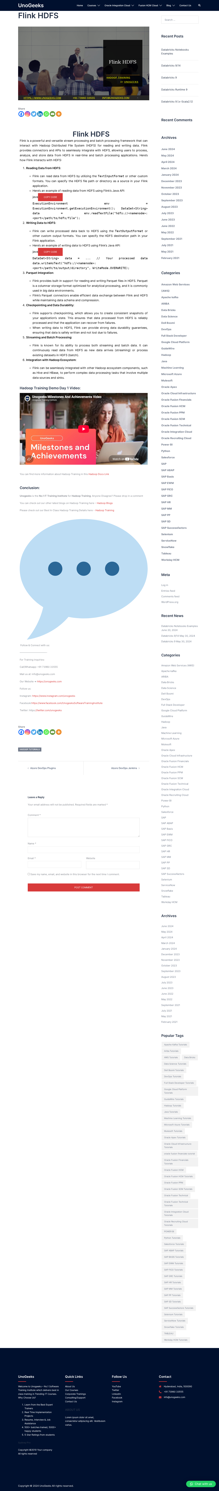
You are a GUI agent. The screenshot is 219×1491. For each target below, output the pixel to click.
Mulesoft (167, 380)
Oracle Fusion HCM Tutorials (178, 1176)
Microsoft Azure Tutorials (177, 1124)
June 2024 (168, 149)
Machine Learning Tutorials (177, 1118)
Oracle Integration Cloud (117, 5)
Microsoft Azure (171, 374)
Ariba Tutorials (171, 1051)
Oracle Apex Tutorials (174, 1137)
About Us (70, 1386)
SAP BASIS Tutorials (174, 1257)
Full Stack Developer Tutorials (179, 1083)
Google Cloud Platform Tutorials (175, 1091)
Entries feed (168, 590)
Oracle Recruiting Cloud (176, 438)
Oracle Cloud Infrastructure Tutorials (177, 1146)
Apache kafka (169, 297)
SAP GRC (167, 495)
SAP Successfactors (174, 527)
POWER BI (169, 1231)
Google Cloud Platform (175, 342)
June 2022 (168, 226)
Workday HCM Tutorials (175, 1340)
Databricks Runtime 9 (174, 89)
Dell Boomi (168, 322)
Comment (34, 815)
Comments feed (170, 596)
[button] (201, 1484)
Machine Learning (172, 367)
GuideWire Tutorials (174, 1099)
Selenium (167, 534)
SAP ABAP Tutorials (173, 1250)
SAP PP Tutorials (172, 1295)
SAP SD (166, 521)
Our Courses (71, 1390)
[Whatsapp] (46, 114)
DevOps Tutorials (172, 1076)
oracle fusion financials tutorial (179, 1153)
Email (32, 858)
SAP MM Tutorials (173, 1288)
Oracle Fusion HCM (173, 406)
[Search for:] (180, 20)
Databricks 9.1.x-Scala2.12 (177, 101)
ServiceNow (169, 540)
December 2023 (171, 181)
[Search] (199, 5)
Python (165, 451)
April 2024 (168, 161)
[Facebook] (21, 114)
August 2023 (169, 206)
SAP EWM (167, 483)
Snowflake (167, 547)
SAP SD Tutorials (172, 1301)
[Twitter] (34, 114)
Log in (164, 585)
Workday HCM (170, 559)
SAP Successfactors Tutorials (178, 1308)
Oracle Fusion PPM (173, 412)
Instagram (117, 1401)
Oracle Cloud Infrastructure (178, 393)
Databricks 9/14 (171, 65)
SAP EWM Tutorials (173, 1263)
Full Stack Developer (174, 335)
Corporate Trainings (75, 1394)
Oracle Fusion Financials (176, 399)
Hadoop (166, 354)
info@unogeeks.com (174, 1397)
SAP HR (166, 502)
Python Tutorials (172, 1238)
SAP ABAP (167, 470)
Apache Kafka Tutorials (175, 1044)
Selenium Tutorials (173, 1314)
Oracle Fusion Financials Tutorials (176, 1162)
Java (164, 361)
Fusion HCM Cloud (148, 5)
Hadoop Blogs (105, 503)
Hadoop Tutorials (30, 749)
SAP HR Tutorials (172, 1282)
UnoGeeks (31, 5)
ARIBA (165, 303)
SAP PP (165, 515)
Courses (91, 5)
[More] (59, 114)
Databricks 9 (169, 77)
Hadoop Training (104, 510)
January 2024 (170, 174)
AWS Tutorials (171, 1057)
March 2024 (169, 168)
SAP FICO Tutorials (173, 1269)
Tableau (166, 553)
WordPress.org (169, 602)
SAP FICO (167, 489)
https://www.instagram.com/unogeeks (53, 695)
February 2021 (170, 258)
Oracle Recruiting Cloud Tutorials (176, 1223)
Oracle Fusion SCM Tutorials (178, 1189)
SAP (163, 463)
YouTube (116, 1386)
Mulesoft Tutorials (173, 1131)
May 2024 (167, 155)
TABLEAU (168, 1333)
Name (32, 843)
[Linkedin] (40, 114)
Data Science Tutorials (175, 1063)
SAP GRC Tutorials (173, 1276)
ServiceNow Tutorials (174, 1320)
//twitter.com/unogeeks (48, 710)
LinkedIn (116, 1394)
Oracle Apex (169, 386)
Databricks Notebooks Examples (175, 51)
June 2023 (168, 219)
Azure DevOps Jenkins (124, 768)
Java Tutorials (171, 1112)
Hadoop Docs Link (98, 474)
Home (80, 5)
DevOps (166, 329)
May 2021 (167, 251)
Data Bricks (168, 310)
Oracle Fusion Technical (176, 425)
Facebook (117, 1397)
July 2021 (167, 245)
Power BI (167, 444)
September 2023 (172, 200)
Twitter (115, 1390)
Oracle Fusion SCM (173, 419)
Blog (168, 5)
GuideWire (168, 348)
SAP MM (166, 508)
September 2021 (171, 238)
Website (90, 858)
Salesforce (168, 457)
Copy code (50, 197)
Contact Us (185, 5)
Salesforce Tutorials (174, 1244)
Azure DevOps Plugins (43, 768)
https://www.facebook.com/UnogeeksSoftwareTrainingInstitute (67, 703)
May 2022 (167, 232)
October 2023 (170, 194)
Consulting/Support (75, 1397)
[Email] (52, 114)
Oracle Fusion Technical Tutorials (176, 1204)
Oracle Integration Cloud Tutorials (176, 1213)
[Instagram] (27, 114)
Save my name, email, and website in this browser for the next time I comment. (75, 874)
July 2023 (167, 213)
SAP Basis (167, 476)
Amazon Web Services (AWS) (177, 665)
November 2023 (171, 187)
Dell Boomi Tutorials (174, 1070)
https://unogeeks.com (49, 681)
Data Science (169, 316)
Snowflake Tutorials (174, 1327)
